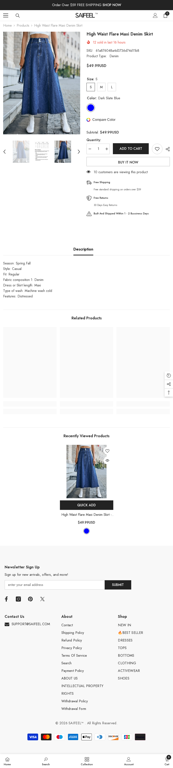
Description (83, 249)
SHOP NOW (112, 5)
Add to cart (131, 148)
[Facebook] (6, 599)
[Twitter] (42, 599)
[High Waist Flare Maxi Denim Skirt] (86, 471)
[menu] (5, 15)
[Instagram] (18, 599)
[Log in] (155, 15)
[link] (30, 404)
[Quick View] (107, 460)
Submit (118, 584)
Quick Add (86, 505)
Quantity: (93, 140)
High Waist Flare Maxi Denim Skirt (86, 514)
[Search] (17, 15)
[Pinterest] (30, 599)
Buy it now (128, 162)
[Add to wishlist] (157, 149)
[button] (4, 151)
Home (7, 25)
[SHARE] (166, 149)
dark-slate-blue (86, 531)
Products (23, 25)
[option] (41, 83)
